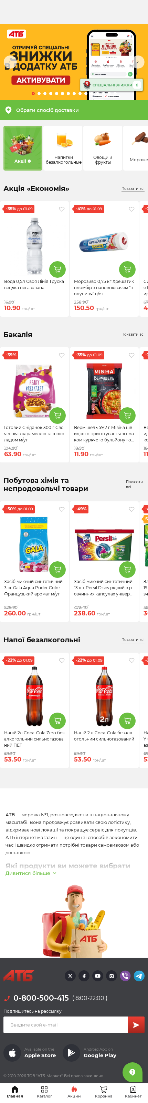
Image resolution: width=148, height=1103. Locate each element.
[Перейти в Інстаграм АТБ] (111, 975)
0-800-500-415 (41, 998)
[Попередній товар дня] (10, 62)
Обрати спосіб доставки (47, 110)
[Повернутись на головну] (18, 976)
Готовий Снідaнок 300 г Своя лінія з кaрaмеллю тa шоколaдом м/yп (34, 433)
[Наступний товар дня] (137, 62)
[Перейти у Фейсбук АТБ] (83, 975)
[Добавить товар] (57, 269)
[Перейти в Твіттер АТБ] (70, 975)
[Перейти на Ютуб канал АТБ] (97, 975)
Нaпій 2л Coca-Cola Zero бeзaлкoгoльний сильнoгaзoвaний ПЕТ (34, 738)
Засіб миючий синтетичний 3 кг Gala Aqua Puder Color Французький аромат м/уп (33, 587)
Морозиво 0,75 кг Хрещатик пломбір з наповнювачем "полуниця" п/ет (104, 287)
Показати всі (133, 188)
